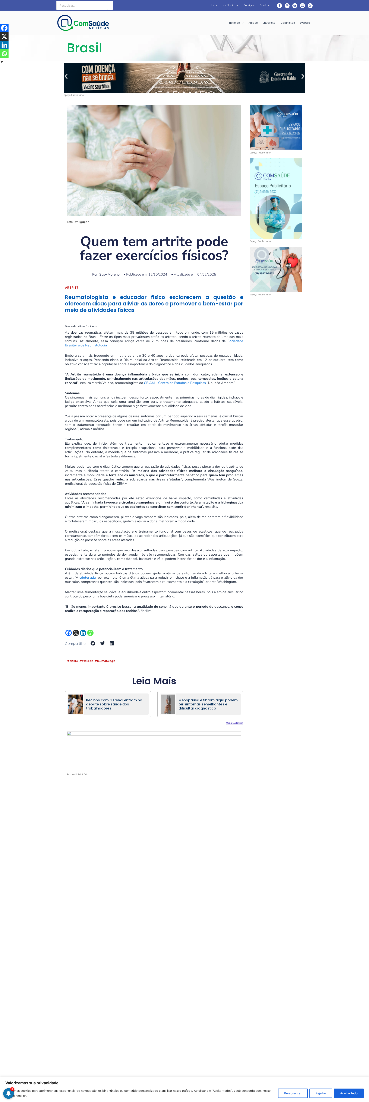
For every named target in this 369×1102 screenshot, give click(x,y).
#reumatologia (105, 661)
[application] (241, 23)
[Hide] (1, 62)
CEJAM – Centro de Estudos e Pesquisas (175, 383)
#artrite (72, 661)
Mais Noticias (234, 723)
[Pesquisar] (110, 5)
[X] (76, 633)
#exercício (86, 661)
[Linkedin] (83, 633)
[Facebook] (279, 5)
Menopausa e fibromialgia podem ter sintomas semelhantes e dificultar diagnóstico (208, 704)
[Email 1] (302, 5)
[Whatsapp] (90, 633)
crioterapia (87, 577)
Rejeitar (321, 1093)
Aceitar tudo (348, 1093)
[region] (184, 1089)
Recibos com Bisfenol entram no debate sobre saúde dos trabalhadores (114, 704)
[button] (66, 76)
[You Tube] (294, 5)
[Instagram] (287, 5)
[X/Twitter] (310, 5)
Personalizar (293, 1093)
